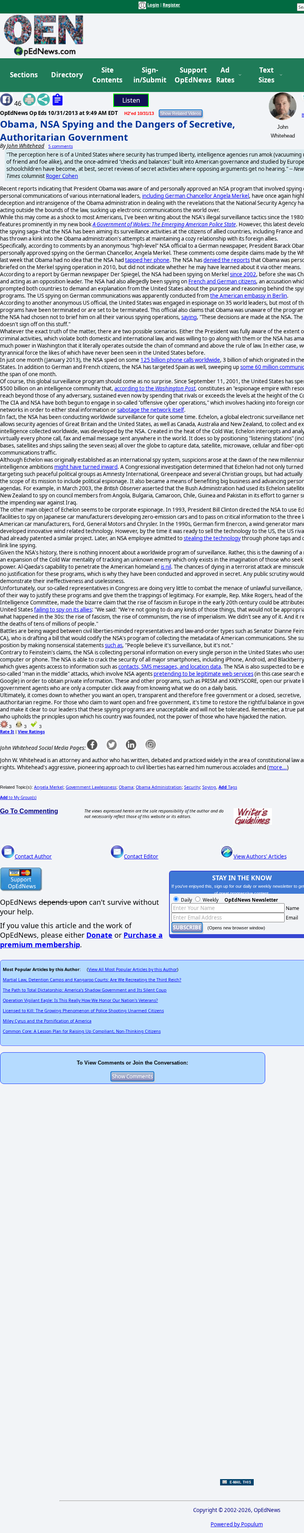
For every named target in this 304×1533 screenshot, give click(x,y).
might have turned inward (86, 466)
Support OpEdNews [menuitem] (190, 75)
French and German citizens (222, 281)
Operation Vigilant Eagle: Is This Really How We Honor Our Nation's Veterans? (80, 1000)
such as (113, 645)
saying (189, 317)
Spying (209, 787)
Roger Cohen (62, 176)
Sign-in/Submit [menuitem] (148, 75)
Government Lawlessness (91, 787)
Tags (227, 787)
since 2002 (243, 274)
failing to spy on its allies (63, 609)
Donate (99, 935)
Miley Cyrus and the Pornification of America (47, 1021)
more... (278, 767)
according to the (154, 388)
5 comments (60, 146)
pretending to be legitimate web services (203, 673)
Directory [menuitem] (66, 74)
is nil (166, 566)
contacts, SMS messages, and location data (169, 666)
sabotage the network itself (150, 409)
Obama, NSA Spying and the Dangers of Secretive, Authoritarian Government (117, 130)
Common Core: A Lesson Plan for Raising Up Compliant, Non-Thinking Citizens (82, 1031)
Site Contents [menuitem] (107, 75)
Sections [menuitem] (24, 74)
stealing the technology (212, 538)
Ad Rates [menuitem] (225, 75)
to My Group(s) (18, 797)
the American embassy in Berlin (248, 295)
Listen (131, 100)
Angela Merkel (48, 787)
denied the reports (226, 260)
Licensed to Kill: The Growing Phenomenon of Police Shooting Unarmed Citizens (83, 1010)
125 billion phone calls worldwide (180, 359)
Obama (126, 787)
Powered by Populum (237, 1524)
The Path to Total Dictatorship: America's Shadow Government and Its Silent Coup (85, 990)
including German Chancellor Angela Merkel (195, 195)
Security (192, 787)
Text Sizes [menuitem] (266, 75)
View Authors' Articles (260, 856)
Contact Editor (141, 856)
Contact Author (33, 856)
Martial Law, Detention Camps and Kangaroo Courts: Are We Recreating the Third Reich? (92, 979)
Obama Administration (159, 787)
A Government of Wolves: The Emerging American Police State (164, 224)
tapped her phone (147, 260)
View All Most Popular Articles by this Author (132, 969)
